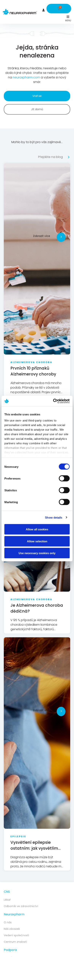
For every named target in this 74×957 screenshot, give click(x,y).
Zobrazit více (41, 236)
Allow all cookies (37, 529)
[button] (68, 16)
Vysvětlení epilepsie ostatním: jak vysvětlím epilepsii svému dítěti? (34, 848)
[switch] (64, 478)
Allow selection (37, 541)
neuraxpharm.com (26, 77)
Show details (53, 517)
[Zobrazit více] (61, 237)
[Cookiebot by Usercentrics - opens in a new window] (53, 400)
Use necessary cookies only (37, 553)
